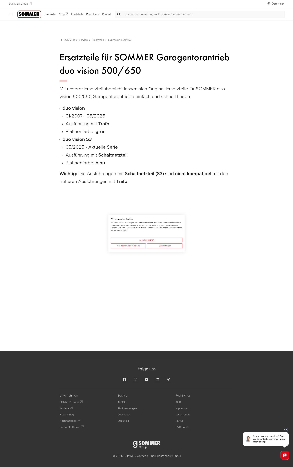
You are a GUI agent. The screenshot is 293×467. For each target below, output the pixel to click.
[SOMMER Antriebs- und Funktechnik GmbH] (29, 14)
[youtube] (146, 379)
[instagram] (135, 379)
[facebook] (124, 379)
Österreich (278, 3)
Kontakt (106, 14)
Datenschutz (182, 414)
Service (83, 39)
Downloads (92, 14)
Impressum (181, 408)
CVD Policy (182, 427)
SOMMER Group (18, 3)
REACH (179, 420)
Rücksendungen (127, 408)
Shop (61, 14)
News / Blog (67, 414)
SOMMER (69, 39)
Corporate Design (70, 427)
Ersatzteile (77, 14)
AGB (178, 402)
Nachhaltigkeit (68, 420)
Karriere (64, 408)
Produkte (50, 14)
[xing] (168, 379)
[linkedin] (157, 379)
